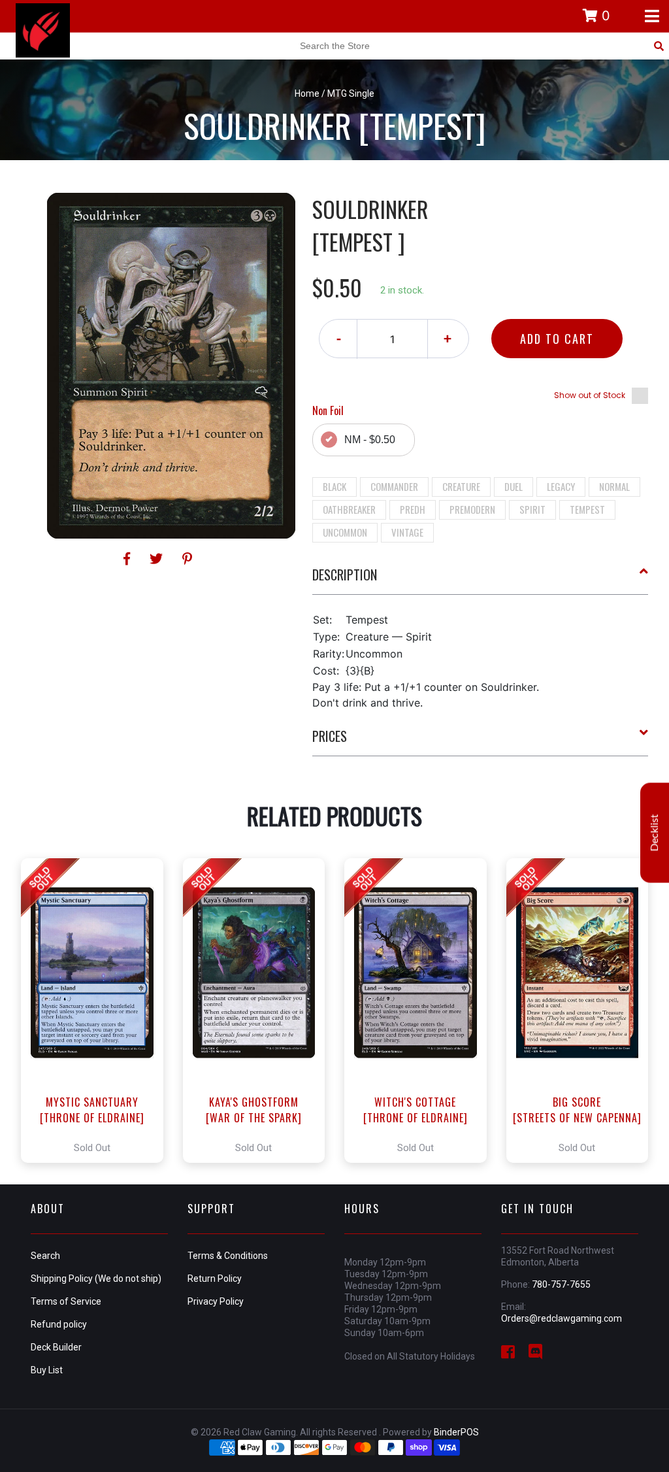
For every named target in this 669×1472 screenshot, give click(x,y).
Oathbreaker (349, 509)
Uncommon (345, 532)
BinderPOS (456, 1432)
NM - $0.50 (369, 439)
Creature (461, 486)
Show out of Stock (589, 395)
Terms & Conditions (228, 1255)
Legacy (561, 486)
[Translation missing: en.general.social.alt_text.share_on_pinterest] (187, 559)
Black (334, 486)
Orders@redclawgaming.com (561, 1318)
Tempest (587, 509)
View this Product (97, 1010)
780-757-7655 (561, 1284)
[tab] (480, 580)
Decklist (654, 833)
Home (307, 93)
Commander (394, 486)
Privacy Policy (216, 1301)
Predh (412, 509)
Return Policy (215, 1278)
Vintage (407, 532)
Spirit (532, 509)
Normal (614, 486)
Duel (513, 486)
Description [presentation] (344, 574)
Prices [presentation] (329, 736)
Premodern (472, 509)
